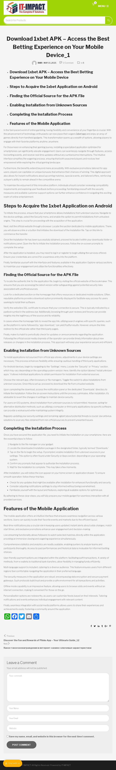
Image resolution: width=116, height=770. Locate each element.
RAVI (40, 63)
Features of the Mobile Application (40, 123)
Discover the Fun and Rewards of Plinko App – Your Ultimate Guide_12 (41, 640)
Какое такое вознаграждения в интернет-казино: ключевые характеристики (47, 648)
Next (6, 644)
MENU (102, 6)
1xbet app (81, 134)
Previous (10, 636)
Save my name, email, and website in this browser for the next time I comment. (52, 736)
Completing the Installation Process (41, 114)
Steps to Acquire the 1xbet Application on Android (53, 86)
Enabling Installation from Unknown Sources (48, 105)
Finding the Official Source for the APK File (47, 96)
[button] (93, 4)
